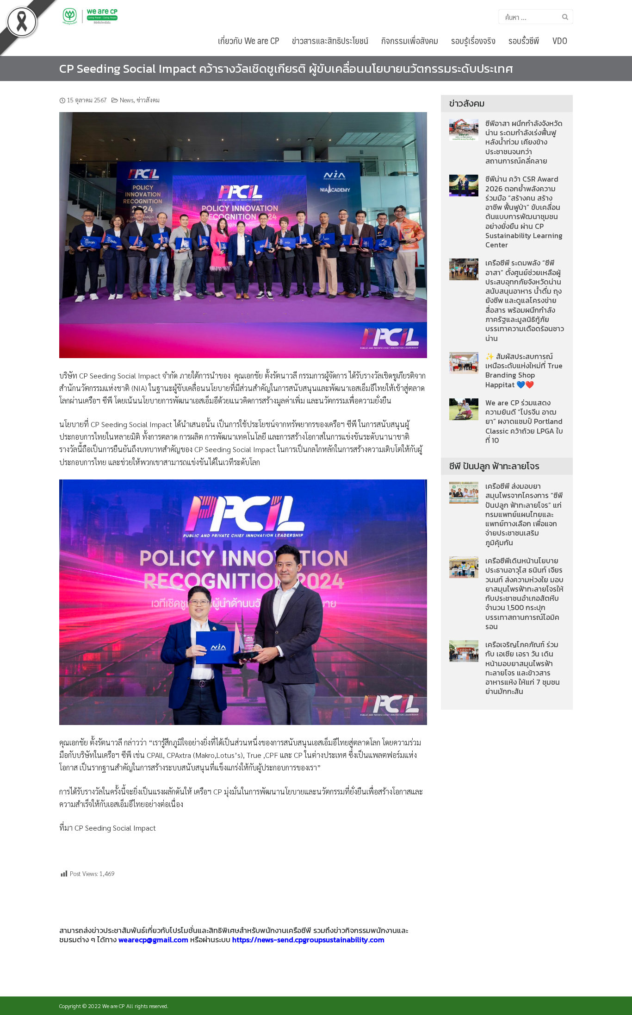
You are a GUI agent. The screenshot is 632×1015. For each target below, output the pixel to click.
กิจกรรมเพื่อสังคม (409, 40)
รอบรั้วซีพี (523, 40)
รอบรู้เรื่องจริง (473, 40)
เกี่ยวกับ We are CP (248, 40)
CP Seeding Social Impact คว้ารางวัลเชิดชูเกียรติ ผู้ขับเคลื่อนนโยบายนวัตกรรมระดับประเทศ (286, 68)
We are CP (113, 1005)
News (126, 100)
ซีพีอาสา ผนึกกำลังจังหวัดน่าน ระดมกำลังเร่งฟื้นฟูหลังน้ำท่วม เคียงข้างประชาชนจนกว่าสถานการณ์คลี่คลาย (524, 142)
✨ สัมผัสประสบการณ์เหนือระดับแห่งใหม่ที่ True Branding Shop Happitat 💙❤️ (524, 370)
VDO (559, 40)
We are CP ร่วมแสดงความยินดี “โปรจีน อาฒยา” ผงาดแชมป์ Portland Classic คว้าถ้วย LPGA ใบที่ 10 (524, 421)
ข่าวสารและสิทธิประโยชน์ (330, 40)
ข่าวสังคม (148, 100)
